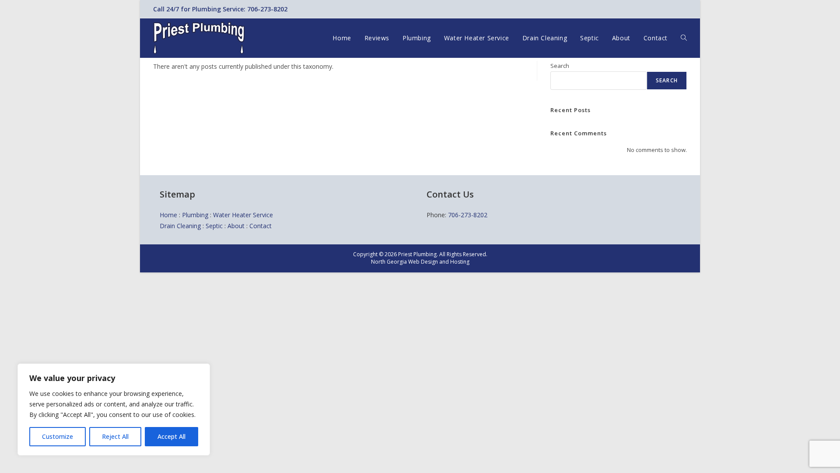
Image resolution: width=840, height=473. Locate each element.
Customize (57, 436)
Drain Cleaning (180, 226)
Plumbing (195, 215)
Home (168, 215)
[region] (114, 409)
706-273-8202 (467, 215)
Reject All (115, 436)
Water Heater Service (243, 215)
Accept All (172, 436)
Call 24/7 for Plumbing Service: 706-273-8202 (220, 9)
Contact (260, 226)
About (236, 226)
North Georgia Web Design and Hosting (420, 261)
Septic (214, 226)
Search (559, 66)
